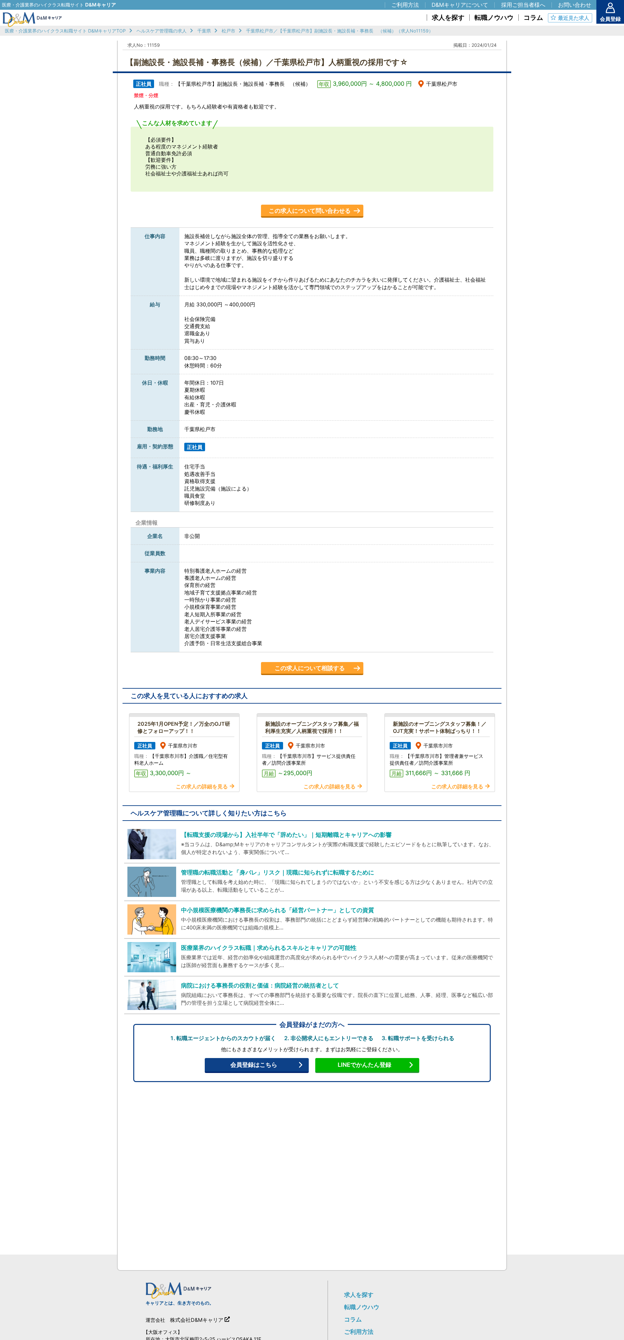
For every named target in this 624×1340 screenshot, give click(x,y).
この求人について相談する (310, 668)
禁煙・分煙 (146, 95)
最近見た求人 (573, 18)
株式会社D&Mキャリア (196, 1320)
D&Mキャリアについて (460, 5)
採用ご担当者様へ (523, 5)
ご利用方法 (358, 1331)
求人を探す (358, 1294)
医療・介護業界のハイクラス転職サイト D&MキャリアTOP (65, 30)
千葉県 (204, 30)
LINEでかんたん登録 (364, 1064)
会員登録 (610, 19)
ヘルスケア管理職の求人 (161, 30)
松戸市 (228, 30)
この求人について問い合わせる (310, 210)
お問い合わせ (574, 5)
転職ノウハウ (361, 1307)
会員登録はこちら (253, 1064)
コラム (353, 1319)
